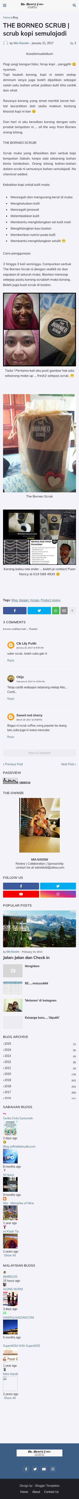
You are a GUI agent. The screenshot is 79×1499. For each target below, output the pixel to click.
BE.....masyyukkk (36, 983)
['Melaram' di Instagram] (12, 1005)
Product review (50, 600)
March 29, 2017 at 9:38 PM (29, 719)
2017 (40, 1092)
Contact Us (51, 1492)
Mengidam (32, 966)
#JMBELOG (10, 1276)
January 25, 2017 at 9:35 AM (29, 647)
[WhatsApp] (55, 610)
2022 (40, 1062)
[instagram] (58, 894)
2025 (40, 1043)
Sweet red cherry (29, 715)
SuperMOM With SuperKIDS (21, 1346)
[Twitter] (39, 610)
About (36, 1492)
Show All (10, 1255)
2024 (40, 1050)
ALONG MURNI (13, 1289)
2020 (40, 1074)
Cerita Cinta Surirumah (18, 1118)
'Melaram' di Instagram (41, 1000)
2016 (40, 1098)
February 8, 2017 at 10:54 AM (30, 681)
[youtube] (21, 894)
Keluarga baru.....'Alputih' (42, 1018)
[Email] (64, 610)
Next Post (67, 764)
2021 (40, 1068)
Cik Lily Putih (26, 643)
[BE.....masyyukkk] (12, 988)
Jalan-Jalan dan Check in (26, 957)
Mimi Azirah (10, 1374)
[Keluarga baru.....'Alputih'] (12, 1022)
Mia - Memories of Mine (18, 1203)
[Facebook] (15, 610)
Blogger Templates (47, 1486)
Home (6, 17)
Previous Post (14, 764)
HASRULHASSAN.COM (18, 1317)
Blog (15, 17)
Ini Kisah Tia (11, 1231)
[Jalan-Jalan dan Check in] (39, 928)
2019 (40, 1080)
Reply (10, 660)
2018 (40, 1086)
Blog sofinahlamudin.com (19, 1146)
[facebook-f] (21, 886)
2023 (40, 1056)
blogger (24, 600)
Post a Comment (39, 753)
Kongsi (34, 600)
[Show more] (72, 610)
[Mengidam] (12, 970)
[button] (4, 5)
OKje (20, 677)
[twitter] (58, 886)
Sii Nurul (8, 1175)
